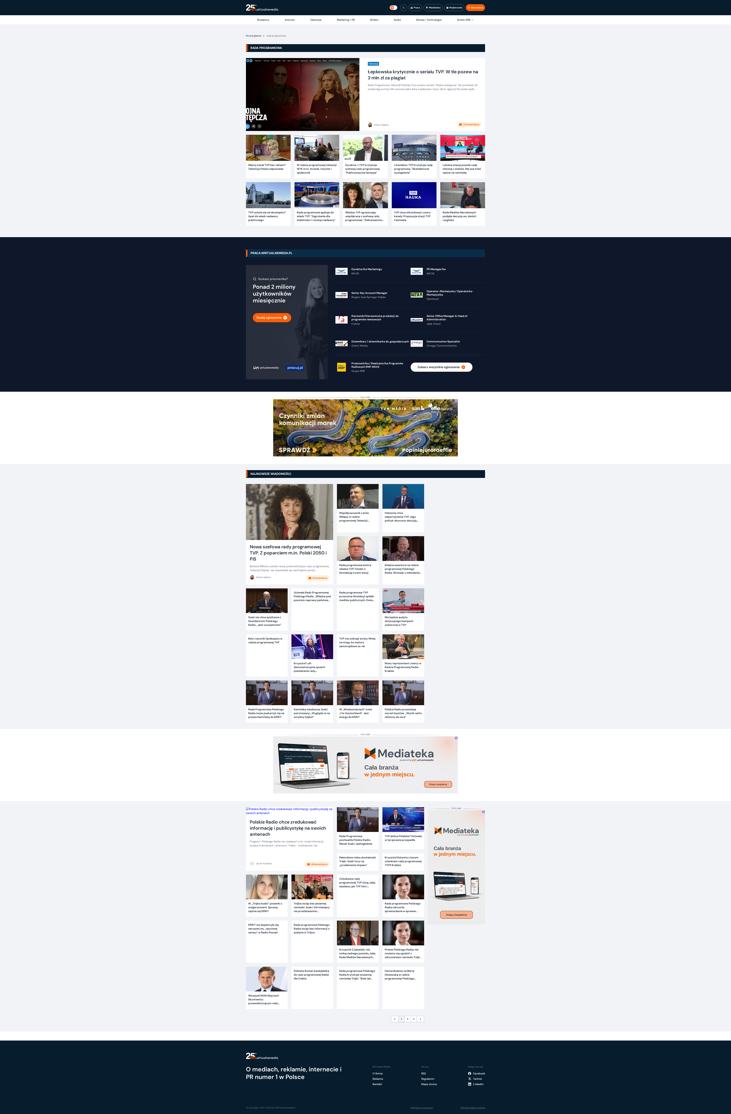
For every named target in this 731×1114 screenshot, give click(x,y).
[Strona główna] (262, 7)
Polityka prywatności (421, 1107)
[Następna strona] (420, 1019)
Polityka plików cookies (472, 1107)
